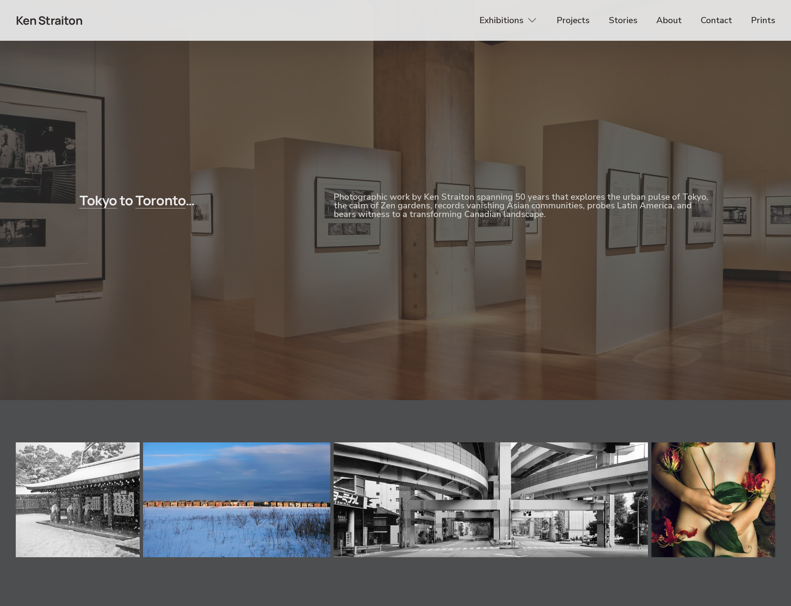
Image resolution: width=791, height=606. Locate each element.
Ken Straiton (49, 20)
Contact (716, 20)
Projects (573, 20)
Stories (623, 20)
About (669, 20)
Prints (763, 20)
